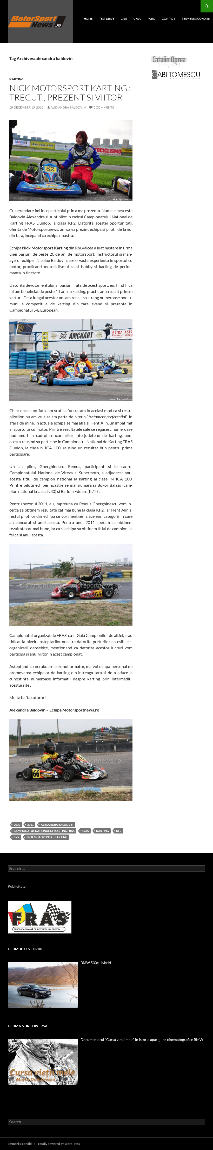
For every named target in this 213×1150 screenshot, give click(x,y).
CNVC (138, 18)
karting (16, 79)
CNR (124, 18)
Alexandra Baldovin (68, 107)
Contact (168, 18)
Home (88, 18)
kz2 (16, 837)
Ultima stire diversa (28, 1026)
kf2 (118, 830)
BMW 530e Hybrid (96, 962)
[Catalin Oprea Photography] (169, 61)
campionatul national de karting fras (44, 830)
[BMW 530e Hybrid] (43, 985)
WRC (151, 18)
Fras (85, 830)
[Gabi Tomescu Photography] (176, 74)
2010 (17, 824)
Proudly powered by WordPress (58, 1144)
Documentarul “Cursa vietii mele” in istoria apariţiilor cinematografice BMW (142, 1039)
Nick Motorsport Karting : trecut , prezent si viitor (70, 93)
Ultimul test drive (25, 949)
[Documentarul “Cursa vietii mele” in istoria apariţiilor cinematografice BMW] (43, 1062)
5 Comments (104, 107)
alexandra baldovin (57, 824)
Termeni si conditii (196, 18)
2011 (30, 824)
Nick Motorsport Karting (46, 837)
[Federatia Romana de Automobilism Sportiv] (39, 917)
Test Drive (106, 18)
